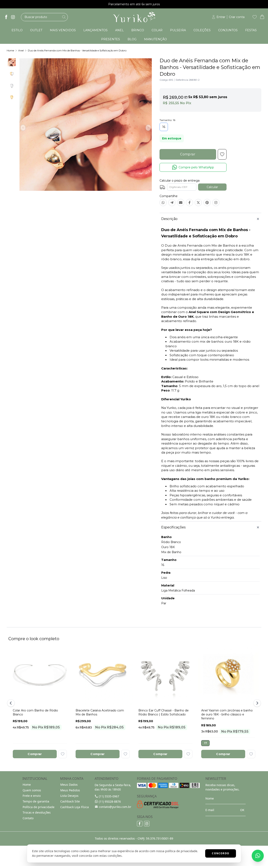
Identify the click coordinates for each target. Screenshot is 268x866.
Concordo (220, 853)
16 (163, 127)
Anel (21, 50)
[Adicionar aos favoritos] (62, 754)
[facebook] (6, 17)
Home (10, 50)
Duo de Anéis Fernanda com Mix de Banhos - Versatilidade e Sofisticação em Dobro (77, 50)
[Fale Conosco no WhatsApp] (258, 856)
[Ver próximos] (256, 703)
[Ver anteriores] (11, 703)
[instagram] (13, 17)
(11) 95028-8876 (110, 802)
